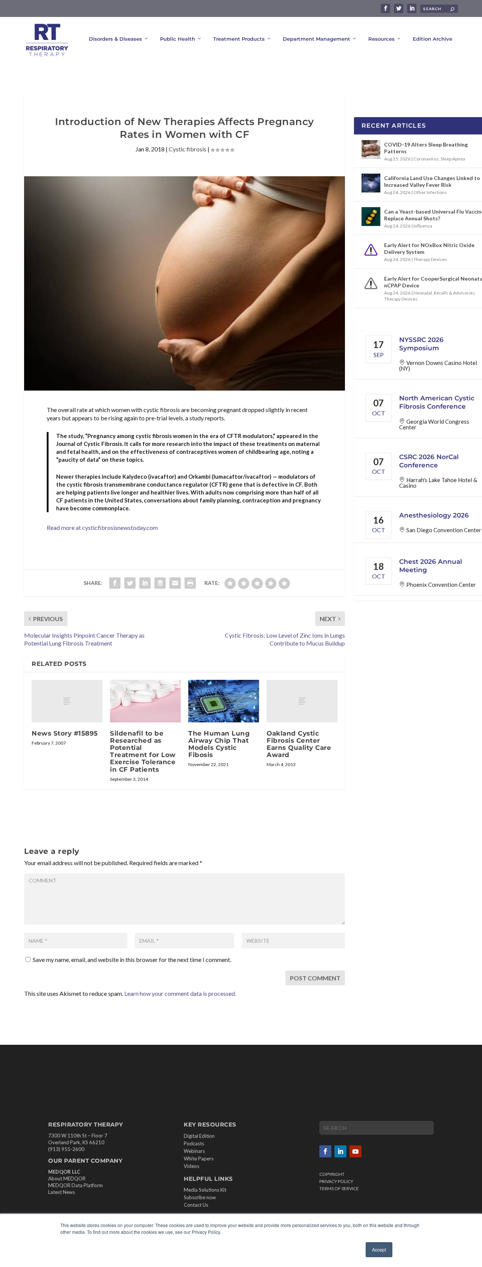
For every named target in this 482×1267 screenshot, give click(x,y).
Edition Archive (432, 39)
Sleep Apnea (453, 159)
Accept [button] (379, 1249)
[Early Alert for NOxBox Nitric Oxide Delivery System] (371, 250)
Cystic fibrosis (187, 149)
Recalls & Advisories (454, 293)
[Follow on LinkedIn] (340, 1151)
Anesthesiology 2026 (434, 515)
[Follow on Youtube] (355, 1151)
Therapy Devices (430, 259)
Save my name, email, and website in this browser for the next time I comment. (132, 959)
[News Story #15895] (67, 701)
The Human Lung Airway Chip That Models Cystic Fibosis (219, 744)
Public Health (177, 39)
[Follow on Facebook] (325, 1151)
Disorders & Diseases (115, 39)
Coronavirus (426, 159)
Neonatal (422, 293)
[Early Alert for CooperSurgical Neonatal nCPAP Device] (371, 283)
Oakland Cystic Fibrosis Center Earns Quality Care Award (299, 744)
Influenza (422, 226)
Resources (381, 39)
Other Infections (430, 192)
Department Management (316, 39)
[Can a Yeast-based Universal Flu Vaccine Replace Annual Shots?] (371, 216)
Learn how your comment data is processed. (180, 993)
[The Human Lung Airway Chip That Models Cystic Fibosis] (223, 701)
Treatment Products (239, 39)
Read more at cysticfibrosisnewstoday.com (102, 527)
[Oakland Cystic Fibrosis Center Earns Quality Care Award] (302, 701)
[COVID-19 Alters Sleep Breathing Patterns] (371, 149)
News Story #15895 (65, 733)
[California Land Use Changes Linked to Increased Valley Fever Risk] (371, 183)
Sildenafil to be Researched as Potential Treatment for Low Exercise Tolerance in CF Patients (143, 751)
